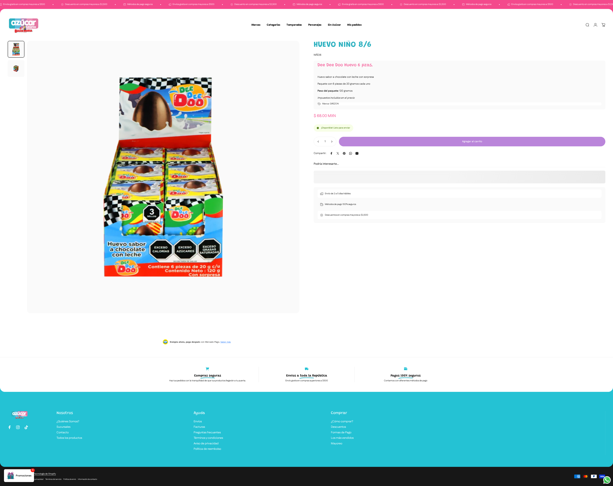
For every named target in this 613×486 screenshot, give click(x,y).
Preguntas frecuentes (207, 432)
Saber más (225, 341)
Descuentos (338, 427)
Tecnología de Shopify (45, 473)
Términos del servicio (53, 479)
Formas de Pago (341, 432)
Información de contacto (87, 479)
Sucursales (63, 427)
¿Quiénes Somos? (68, 421)
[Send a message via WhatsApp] (607, 480)
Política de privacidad (34, 479)
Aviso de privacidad (206, 443)
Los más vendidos (342, 438)
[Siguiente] (291, 184)
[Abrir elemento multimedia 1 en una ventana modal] (163, 177)
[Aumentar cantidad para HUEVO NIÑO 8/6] (332, 141)
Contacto (63, 432)
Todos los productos (69, 438)
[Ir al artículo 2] (16, 68)
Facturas (199, 427)
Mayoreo (336, 443)
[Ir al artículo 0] (16, 49)
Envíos (198, 421)
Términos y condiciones (208, 438)
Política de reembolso (207, 449)
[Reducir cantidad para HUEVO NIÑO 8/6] (317, 141)
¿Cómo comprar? (342, 421)
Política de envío (69, 479)
